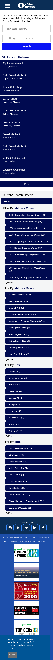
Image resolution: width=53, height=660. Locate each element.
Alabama (7, 201)
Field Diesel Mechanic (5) (20, 448)
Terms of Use (30, 537)
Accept (12, 654)
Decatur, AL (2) (16, 398)
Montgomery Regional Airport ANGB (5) (27, 321)
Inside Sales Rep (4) (18, 468)
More (10, 282)
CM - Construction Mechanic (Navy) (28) (27, 261)
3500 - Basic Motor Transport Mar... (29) (27, 215)
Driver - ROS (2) (16, 475)
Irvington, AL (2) (16, 404)
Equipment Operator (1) (20, 508)
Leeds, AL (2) (15, 411)
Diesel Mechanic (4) (18, 461)
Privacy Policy (44, 537)
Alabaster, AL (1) (16, 418)
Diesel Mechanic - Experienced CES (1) (27, 501)
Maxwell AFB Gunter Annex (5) (23, 314)
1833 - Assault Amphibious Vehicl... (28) (27, 228)
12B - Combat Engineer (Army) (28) (25, 248)
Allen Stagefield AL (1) (19, 334)
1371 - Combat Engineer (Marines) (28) (27, 254)
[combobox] (26, 28)
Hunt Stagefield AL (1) (19, 354)
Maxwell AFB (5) (16, 308)
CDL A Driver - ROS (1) (19, 494)
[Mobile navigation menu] (7, 6)
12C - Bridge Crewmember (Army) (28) (27, 235)
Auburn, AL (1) (15, 431)
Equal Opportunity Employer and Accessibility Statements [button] (24, 541)
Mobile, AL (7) (15, 371)
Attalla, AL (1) (15, 424)
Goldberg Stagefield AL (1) (21, 347)
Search (26, 46)
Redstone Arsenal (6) (18, 301)
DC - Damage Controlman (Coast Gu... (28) (27, 269)
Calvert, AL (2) (15, 391)
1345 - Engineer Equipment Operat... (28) (28, 277)
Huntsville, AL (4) (16, 384)
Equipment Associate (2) (20, 481)
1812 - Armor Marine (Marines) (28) (25, 221)
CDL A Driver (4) (16, 455)
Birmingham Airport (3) (19, 328)
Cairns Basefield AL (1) (19, 341)
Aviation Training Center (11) (22, 294)
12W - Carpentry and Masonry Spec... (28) (28, 241)
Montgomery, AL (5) (18, 378)
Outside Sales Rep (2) (19, 488)
